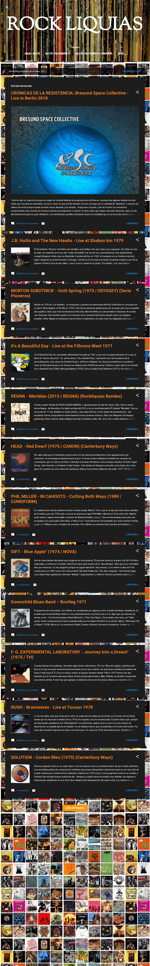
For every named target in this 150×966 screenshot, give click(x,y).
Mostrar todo (132, 71)
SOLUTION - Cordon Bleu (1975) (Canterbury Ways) (62, 757)
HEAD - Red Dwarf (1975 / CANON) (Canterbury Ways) (64, 446)
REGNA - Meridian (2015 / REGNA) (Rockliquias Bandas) (66, 396)
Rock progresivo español (94, 53)
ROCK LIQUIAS (75, 25)
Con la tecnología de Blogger (77, 943)
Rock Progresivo (57, 53)
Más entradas (75, 808)
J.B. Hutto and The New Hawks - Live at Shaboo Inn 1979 (67, 240)
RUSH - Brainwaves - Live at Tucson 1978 (52, 707)
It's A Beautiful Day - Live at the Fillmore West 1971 (61, 345)
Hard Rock (32, 53)
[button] (137, 92)
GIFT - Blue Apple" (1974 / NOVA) (43, 551)
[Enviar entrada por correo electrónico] (43, 224)
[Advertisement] (75, 838)
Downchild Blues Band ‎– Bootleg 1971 (49, 601)
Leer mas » (132, 223)
